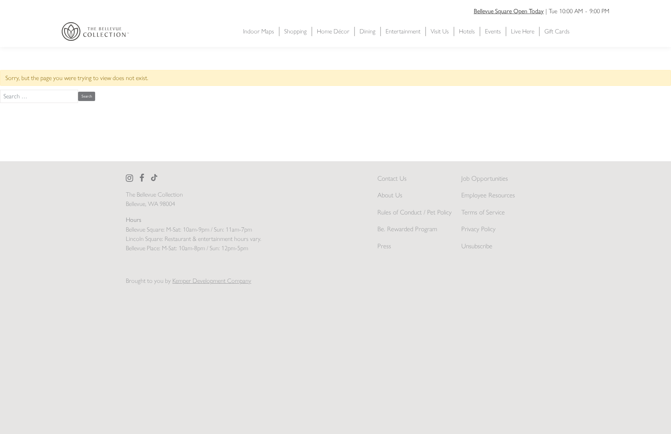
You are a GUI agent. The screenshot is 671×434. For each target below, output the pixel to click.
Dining (367, 31)
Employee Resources (488, 195)
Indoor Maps (258, 31)
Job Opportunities (484, 178)
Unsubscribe (476, 246)
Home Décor (333, 31)
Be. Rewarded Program (407, 229)
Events (493, 31)
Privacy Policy (478, 229)
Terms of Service (483, 212)
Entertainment (403, 31)
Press (384, 246)
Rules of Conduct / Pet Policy (414, 212)
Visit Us (440, 31)
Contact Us (392, 178)
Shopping (295, 31)
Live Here (522, 31)
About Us (389, 195)
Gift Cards (557, 31)
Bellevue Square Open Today (509, 10)
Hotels (467, 31)
